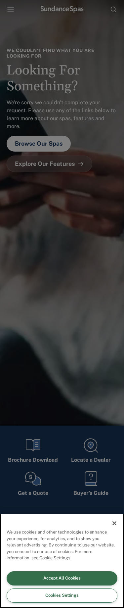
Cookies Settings (62, 595)
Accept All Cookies (62, 578)
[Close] (114, 523)
